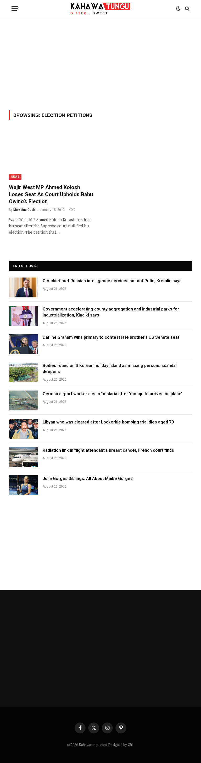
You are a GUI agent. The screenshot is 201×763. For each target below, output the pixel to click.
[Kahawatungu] (100, 8)
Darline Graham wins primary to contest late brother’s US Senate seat (111, 337)
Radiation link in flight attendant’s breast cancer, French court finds (108, 450)
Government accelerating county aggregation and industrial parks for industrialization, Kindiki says (111, 312)
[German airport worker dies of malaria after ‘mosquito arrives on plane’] (23, 400)
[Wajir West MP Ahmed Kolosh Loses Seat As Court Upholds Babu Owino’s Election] (52, 155)
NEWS (15, 176)
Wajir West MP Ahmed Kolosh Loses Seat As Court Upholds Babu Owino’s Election (51, 194)
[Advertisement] (100, 62)
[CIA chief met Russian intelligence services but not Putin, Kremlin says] (23, 287)
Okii (130, 744)
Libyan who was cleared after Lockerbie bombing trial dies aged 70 (108, 422)
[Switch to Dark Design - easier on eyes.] (178, 8)
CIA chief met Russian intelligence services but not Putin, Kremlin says (112, 280)
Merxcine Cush (24, 210)
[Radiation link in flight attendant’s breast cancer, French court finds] (23, 457)
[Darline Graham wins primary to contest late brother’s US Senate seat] (23, 344)
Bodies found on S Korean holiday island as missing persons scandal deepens (110, 368)
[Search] (186, 8)
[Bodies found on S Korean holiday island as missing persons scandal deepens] (23, 372)
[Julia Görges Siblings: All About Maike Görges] (23, 485)
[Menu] (15, 8)
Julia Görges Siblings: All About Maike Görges (88, 478)
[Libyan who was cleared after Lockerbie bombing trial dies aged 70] (23, 429)
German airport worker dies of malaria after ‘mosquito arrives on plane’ (112, 393)
